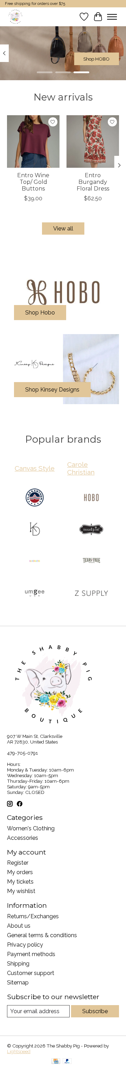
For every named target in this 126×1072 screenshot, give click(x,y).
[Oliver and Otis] (34, 562)
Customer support (30, 973)
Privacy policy (25, 944)
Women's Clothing (31, 828)
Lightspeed (18, 1051)
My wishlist (21, 891)
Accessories (22, 838)
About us (18, 925)
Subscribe (95, 1011)
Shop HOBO (96, 59)
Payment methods (31, 954)
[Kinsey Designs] (34, 530)
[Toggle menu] (112, 17)
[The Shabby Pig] (14, 16)
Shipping (18, 963)
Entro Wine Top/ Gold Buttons (33, 182)
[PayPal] (67, 1061)
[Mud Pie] (91, 530)
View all (63, 228)
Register (17, 862)
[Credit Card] (55, 1061)
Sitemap (18, 982)
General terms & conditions (42, 935)
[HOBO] (91, 498)
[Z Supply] (91, 594)
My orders (20, 872)
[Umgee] (34, 594)
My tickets (20, 881)
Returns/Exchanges (33, 916)
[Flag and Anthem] (34, 498)
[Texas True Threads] (91, 562)
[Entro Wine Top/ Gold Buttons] (33, 141)
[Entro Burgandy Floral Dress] (92, 141)
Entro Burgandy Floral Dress (93, 182)
